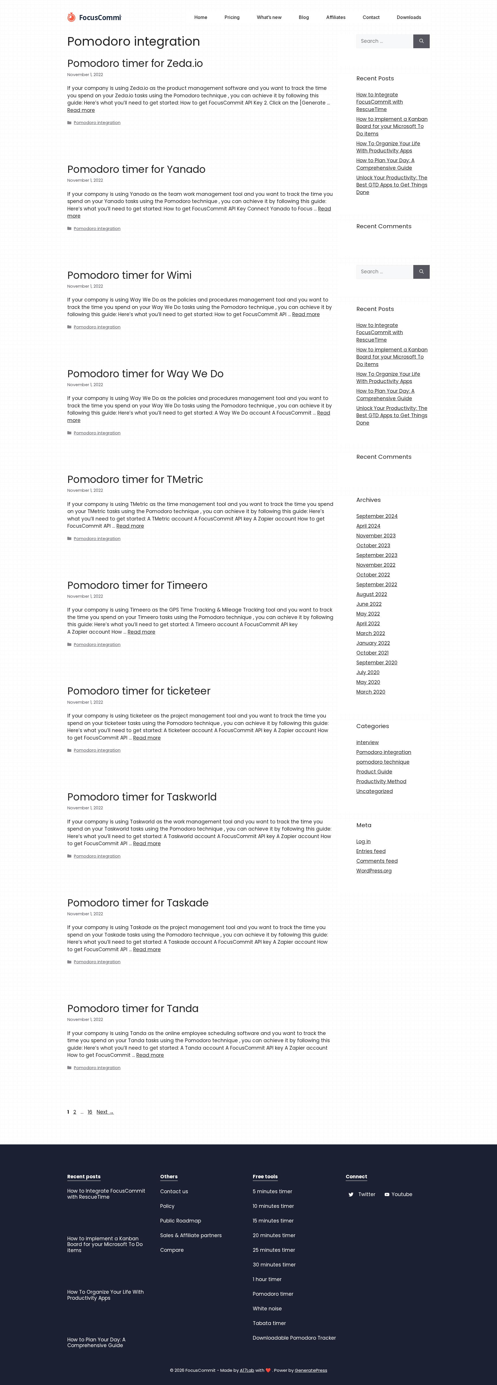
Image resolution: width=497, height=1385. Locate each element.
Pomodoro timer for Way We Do (145, 374)
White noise (267, 1308)
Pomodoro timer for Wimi (129, 275)
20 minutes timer (274, 1235)
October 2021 (372, 652)
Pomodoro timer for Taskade (138, 903)
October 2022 (373, 574)
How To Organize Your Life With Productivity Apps (388, 147)
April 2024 (368, 526)
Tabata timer (269, 1323)
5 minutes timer (272, 1191)
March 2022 (370, 633)
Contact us (174, 1191)
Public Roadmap (180, 1220)
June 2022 (369, 604)
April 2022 (368, 623)
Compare (172, 1250)
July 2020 (368, 672)
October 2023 (373, 545)
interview (367, 742)
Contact (371, 17)
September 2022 (376, 584)
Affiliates (335, 17)
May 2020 (368, 682)
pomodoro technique (383, 762)
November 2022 (375, 565)
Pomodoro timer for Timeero (137, 585)
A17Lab (247, 1370)
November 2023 (376, 535)
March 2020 (370, 691)
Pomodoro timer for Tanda (133, 1008)
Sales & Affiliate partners (191, 1235)
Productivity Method (381, 781)
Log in (363, 841)
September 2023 (376, 555)
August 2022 (371, 594)
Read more (81, 110)
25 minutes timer (274, 1250)
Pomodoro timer (273, 1294)
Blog (304, 17)
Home (200, 17)
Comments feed (377, 861)
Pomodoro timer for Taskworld (142, 797)
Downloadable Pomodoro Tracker (294, 1337)
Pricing (232, 17)
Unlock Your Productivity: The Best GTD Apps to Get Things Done (391, 185)
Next (105, 1112)
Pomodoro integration (97, 122)
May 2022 (368, 613)
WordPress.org (374, 870)
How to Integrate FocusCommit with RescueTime (379, 102)
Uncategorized (374, 791)
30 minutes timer (274, 1264)
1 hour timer (267, 1279)
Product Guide (374, 771)
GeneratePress (311, 1370)
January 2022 (373, 643)
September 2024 (377, 516)
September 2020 (376, 662)
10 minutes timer (273, 1206)
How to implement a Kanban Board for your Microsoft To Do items (392, 126)
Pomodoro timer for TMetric (135, 479)
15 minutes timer (273, 1220)
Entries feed (371, 851)
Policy (167, 1206)
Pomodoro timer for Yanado (136, 169)
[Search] (421, 41)
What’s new (269, 17)
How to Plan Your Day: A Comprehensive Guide (385, 164)
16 (90, 1112)
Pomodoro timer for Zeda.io (135, 63)
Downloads (409, 17)
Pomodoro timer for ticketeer (139, 691)
